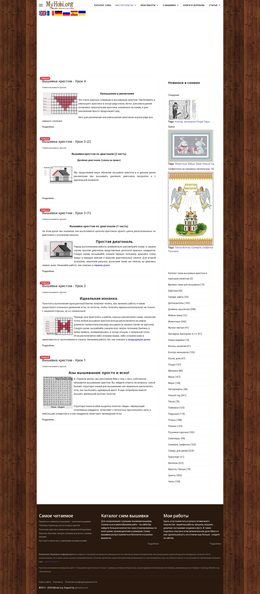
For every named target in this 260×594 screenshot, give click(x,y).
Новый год (208, 163)
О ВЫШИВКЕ (169, 5)
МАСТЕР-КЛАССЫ (124, 5)
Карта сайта (45, 582)
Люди (199, 121)
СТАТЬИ (213, 5)
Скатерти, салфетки (202, 247)
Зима (198, 163)
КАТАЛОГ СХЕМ (102, 5)
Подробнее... (49, 127)
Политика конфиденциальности (81, 582)
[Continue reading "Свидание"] (192, 109)
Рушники (173, 251)
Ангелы (186, 247)
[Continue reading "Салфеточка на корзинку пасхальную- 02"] (192, 209)
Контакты (58, 582)
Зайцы (191, 163)
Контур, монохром (185, 121)
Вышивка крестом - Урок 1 (64, 360)
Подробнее (153, 544)
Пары (207, 121)
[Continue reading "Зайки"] (192, 146)
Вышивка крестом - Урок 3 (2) (66, 141)
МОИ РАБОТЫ (148, 5)
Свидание (173, 95)
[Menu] (41, 5)
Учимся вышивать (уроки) (54, 87)
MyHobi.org (214, 568)
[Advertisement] (130, 38)
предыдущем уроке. (139, 339)
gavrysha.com (81, 587)
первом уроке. (102, 265)
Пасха (178, 247)
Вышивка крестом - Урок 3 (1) (66, 213)
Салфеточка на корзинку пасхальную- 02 (191, 168)
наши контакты (52, 562)
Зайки (171, 126)
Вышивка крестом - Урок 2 (64, 285)
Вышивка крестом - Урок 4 (64, 81)
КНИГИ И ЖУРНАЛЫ (193, 5)
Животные (181, 163)
